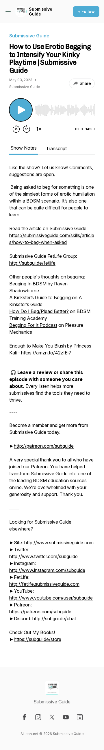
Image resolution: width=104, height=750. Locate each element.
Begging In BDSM (28, 284)
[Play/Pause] (20, 109)
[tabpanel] (52, 406)
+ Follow (86, 11)
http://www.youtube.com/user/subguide (51, 598)
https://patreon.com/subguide (40, 611)
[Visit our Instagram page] (38, 717)
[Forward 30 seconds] (27, 129)
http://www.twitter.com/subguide (43, 556)
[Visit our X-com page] (52, 717)
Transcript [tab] (56, 148)
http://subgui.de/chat (54, 618)
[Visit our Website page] (80, 717)
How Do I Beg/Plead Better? (39, 311)
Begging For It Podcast (33, 325)
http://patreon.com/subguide (44, 446)
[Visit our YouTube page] (66, 717)
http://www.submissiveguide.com (59, 542)
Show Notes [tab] (23, 148)
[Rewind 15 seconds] (16, 129)
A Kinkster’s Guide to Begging (40, 297)
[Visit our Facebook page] (24, 717)
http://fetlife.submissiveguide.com (44, 584)
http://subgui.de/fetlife (32, 263)
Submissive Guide (40, 12)
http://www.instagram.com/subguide (47, 570)
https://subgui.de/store (37, 639)
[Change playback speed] (38, 129)
